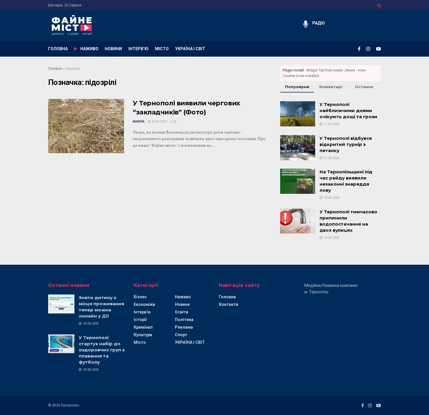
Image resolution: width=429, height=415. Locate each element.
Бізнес (140, 296)
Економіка (144, 304)
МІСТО (162, 48)
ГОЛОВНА (58, 48)
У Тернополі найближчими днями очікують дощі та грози (348, 110)
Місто (140, 342)
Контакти (228, 304)
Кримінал (143, 327)
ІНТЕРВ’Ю (138, 48)
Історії (140, 319)
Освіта (181, 312)
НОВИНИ (113, 48)
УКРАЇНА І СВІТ (190, 48)
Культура (143, 334)
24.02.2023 (158, 121)
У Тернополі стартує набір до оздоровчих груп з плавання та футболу (102, 350)
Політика (184, 319)
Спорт (181, 334)
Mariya (138, 121)
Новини (182, 304)
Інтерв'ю (142, 312)
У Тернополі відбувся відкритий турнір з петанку (346, 144)
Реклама (184, 327)
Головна (55, 69)
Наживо (183, 296)
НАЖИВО (89, 48)
